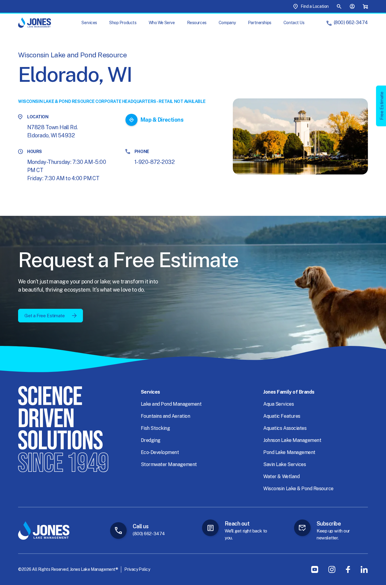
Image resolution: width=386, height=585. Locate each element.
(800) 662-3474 (351, 22)
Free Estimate (381, 106)
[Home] (34, 23)
